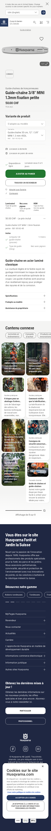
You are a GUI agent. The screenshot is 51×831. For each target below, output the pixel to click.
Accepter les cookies (25, 798)
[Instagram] (25, 749)
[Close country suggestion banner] (47, 4)
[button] (41, 39)
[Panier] (41, 22)
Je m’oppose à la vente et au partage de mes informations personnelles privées (25, 806)
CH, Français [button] (14, 23)
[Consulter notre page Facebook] (13, 749)
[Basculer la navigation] (47, 22)
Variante (11, 129)
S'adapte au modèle (18, 124)
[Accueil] (4, 22)
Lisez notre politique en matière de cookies (24, 792)
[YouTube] (38, 749)
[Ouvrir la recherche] (34, 22)
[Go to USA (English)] (43, 12)
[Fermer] (43, 766)
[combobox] (25, 123)
